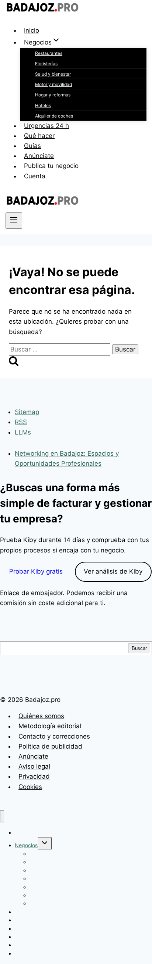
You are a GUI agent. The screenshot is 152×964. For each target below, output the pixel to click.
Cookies (30, 786)
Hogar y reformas (52, 95)
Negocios (26, 845)
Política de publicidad (50, 746)
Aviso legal (34, 766)
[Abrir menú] (14, 220)
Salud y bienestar (53, 74)
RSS (21, 422)
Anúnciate (39, 155)
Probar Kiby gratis (36, 571)
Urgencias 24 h (46, 125)
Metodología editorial (49, 726)
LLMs (23, 432)
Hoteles (43, 105)
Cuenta (34, 176)
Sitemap (27, 412)
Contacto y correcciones (54, 736)
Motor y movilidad (53, 84)
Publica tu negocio (51, 166)
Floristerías (46, 63)
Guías (32, 145)
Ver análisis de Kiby (113, 571)
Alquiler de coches (54, 116)
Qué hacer (39, 135)
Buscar (139, 648)
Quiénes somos (41, 716)
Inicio (31, 30)
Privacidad (34, 776)
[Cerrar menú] (2, 816)
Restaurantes (48, 53)
